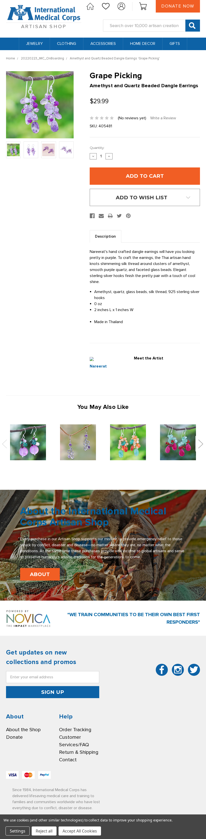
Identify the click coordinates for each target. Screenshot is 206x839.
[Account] (121, 6)
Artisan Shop (43, 27)
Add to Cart (28, 442)
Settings (17, 831)
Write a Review (163, 118)
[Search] (192, 26)
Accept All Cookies (80, 831)
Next (200, 443)
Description (105, 236)
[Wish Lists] (106, 6)
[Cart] (143, 6)
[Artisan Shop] (90, 6)
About (40, 574)
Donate (14, 737)
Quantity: (97, 148)
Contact (68, 760)
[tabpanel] (28, 442)
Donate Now (177, 6)
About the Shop (23, 730)
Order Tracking (75, 730)
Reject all (44, 831)
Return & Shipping (78, 752)
